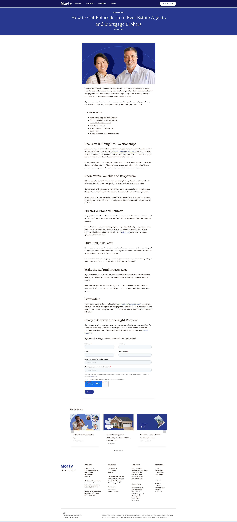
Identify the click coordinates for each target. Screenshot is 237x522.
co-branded (125, 232)
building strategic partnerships (125, 151)
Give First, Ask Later (97, 126)
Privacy (76, 517)
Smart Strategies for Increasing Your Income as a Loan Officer (118, 437)
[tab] (114, 450)
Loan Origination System (92, 470)
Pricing (113, 4)
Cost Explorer (136, 492)
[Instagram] (68, 470)
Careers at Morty (160, 488)
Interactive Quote (137, 490)
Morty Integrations (137, 477)
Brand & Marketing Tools (92, 493)
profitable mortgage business (129, 304)
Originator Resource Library (140, 470)
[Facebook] (65, 470)
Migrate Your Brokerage (115, 481)
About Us (158, 483)
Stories (139, 472)
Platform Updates (137, 468)
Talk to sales (167, 4)
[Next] (164, 431)
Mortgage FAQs (136, 496)
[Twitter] (62, 470)
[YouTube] (74, 470)
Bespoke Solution (113, 491)
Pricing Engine (89, 474)
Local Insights (136, 498)
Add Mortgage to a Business (116, 483)
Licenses (65, 517)
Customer (134, 472)
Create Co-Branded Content (100, 123)
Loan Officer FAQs (137, 479)
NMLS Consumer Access (154, 515)
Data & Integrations (90, 495)
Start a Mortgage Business (116, 479)
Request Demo (159, 470)
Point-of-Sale (89, 472)
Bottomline (94, 131)
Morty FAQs (158, 492)
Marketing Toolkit (137, 474)
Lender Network (89, 483)
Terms (71, 517)
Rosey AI (87, 477)
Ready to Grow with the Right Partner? (104, 134)
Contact (157, 490)
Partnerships (159, 474)
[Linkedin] (71, 470)
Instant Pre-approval (138, 494)
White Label (111, 489)
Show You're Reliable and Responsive (103, 120)
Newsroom (158, 485)
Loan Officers (118, 12)
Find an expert (136, 500)
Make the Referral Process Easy (102, 128)
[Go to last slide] (72, 431)
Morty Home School (137, 488)
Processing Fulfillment (91, 487)
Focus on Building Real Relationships (103, 118)
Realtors (110, 472)
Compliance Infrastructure (92, 485)
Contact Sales (159, 472)
